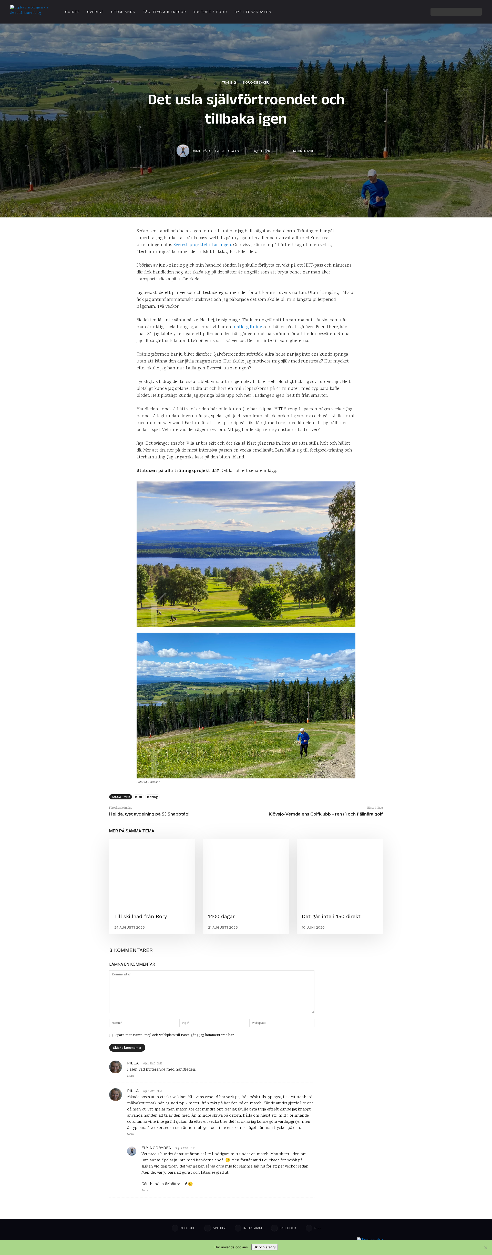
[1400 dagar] (246, 873)
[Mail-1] (425, 12)
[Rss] (309, 1228)
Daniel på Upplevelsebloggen (215, 151)
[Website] (418, 12)
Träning (229, 82)
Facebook (288, 1228)
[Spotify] (404, 12)
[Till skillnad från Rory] (152, 873)
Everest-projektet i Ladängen (202, 245)
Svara (130, 1076)
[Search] (476, 12)
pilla (133, 1063)
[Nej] (485, 1247)
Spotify (219, 1228)
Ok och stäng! (264, 1247)
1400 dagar (221, 916)
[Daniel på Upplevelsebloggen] (184, 151)
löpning (152, 797)
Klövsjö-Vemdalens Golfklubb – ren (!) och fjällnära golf (326, 814)
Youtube (187, 1228)
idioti (138, 797)
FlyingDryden (156, 1147)
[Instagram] (397, 12)
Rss (317, 1228)
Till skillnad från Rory (140, 916)
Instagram (252, 1228)
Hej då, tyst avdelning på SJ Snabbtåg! (149, 814)
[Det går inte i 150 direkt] (340, 873)
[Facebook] (411, 12)
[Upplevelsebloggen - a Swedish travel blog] (30, 11)
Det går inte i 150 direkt (331, 916)
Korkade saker (256, 82)
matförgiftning (247, 327)
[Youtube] (390, 12)
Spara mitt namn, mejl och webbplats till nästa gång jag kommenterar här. (175, 1035)
